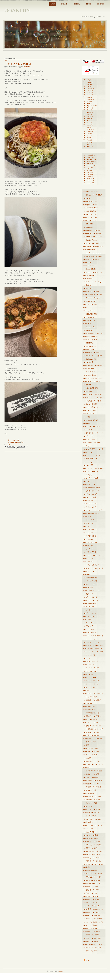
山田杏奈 (98, 783)
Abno (88, 198)
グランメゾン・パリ (93, 491)
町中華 (88, 861)
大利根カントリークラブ (93, 761)
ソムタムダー (90, 539)
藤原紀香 (97, 899)
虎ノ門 (95, 903)
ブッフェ (89, 610)
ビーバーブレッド (91, 597)
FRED (88, 272)
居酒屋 (88, 783)
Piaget (88, 336)
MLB (95, 304)
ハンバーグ (89, 587)
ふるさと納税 (91, 410)
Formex (88, 262)
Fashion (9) (90, 95)
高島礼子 (98, 931)
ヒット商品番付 (91, 603)
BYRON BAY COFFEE (94, 237)
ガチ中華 (89, 465)
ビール (88, 600)
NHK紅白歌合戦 (91, 314)
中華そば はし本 (90, 709)
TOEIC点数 (90, 369)
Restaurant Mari (91, 346)
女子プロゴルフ (90, 767)
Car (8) (89, 86)
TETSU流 (89, 362)
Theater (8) (90, 133)
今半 (97, 722)
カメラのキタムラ (92, 478)
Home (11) (90, 108)
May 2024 (90, 174)
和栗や (88, 745)
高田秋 (87, 938)
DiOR (100, 256)
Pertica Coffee (91, 333)
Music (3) (89, 118)
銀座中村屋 (99, 918)
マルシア (100, 645)
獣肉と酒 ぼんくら (93, 854)
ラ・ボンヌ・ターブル (92, 668)
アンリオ (89, 430)
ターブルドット (91, 549)
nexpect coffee (90, 311)
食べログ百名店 (91, 925)
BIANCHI (89, 224)
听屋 (87, 742)
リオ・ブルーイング (92, 671)
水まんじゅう (89, 825)
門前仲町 (95, 922)
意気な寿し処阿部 (91, 790)
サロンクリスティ (91, 507)
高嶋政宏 (88, 935)
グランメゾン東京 (91, 494)
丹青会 (98, 716)
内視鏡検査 (89, 729)
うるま (100, 378)
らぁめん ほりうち (92, 420)
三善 (87, 697)
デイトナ (99, 555)
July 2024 (89, 170)
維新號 (88, 880)
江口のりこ (90, 832)
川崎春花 (88, 787)
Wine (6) (89, 144)
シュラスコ (89, 526)
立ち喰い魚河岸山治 (91, 870)
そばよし (89, 398)
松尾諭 (88, 812)
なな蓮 (98, 401)
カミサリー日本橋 (92, 472)
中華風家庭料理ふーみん (93, 713)
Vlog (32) (89, 140)
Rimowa (89, 352)
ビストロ (89, 594)
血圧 (98, 906)
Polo (95, 336)
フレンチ (89, 626)
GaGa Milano (90, 275)
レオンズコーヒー (91, 677)
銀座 (88, 915)
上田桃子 (98, 700)
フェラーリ (89, 619)
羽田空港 (88, 886)
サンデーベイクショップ (94, 510)
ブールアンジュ (91, 613)
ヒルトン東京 (90, 607)
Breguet (89, 233)
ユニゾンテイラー (91, 655)
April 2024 (90, 176)
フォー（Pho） (90, 623)
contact (61, 971)
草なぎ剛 (88, 896)
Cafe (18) (89, 84)
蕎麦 (96, 896)
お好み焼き (90, 394)
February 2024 (91, 181)
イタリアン (90, 436)
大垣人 (7, 61)
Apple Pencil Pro (14, 442)
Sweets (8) (90, 131)
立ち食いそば (12, 440)
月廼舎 (88, 803)
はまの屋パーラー (93, 407)
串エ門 (88, 716)
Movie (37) (90, 116)
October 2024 (91, 164)
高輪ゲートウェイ (98, 938)
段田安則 (98, 819)
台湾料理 (88, 738)
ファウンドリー (91, 616)
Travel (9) (89, 136)
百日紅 (98, 861)
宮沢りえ (88, 774)
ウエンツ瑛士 (90, 439)
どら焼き (89, 401)
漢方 (88, 848)
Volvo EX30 (90, 378)
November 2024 (91, 161)
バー (88, 574)
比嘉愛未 (89, 822)
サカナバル (89, 500)
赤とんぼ (88, 912)
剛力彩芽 (88, 732)
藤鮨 (87, 902)
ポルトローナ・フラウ (92, 642)
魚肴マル (96, 941)
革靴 (102, 922)
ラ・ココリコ (90, 664)
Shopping (27, 67)
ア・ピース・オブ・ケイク (94, 433)
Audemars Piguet (92, 208)
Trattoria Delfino (91, 372)
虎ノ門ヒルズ (89, 906)
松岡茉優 (96, 812)
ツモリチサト (91, 552)
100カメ (89, 195)
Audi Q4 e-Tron (91, 211)
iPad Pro (19, 440)
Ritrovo (98, 353)
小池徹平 (96, 777)
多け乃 (96, 755)
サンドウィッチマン (92, 513)
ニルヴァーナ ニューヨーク (94, 568)
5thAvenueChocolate (92, 192)
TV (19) (89, 138)
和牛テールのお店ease (92, 748)
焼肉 (95, 848)
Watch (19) (90, 142)
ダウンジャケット (91, 542)
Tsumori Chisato (91, 375)
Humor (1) (90, 112)
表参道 (88, 909)
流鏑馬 (96, 838)
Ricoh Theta (90, 349)
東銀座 (98, 809)
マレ (87, 648)
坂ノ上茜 (96, 751)
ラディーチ (89, 658)
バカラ (88, 571)
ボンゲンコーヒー (91, 639)
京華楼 (95, 719)
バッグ (97, 571)
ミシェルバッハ (90, 652)
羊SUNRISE (97, 880)
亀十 (87, 719)
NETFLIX (89, 307)
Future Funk (98, 272)
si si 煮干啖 (98, 356)
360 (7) (89, 80)
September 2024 (91, 166)
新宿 (99, 796)
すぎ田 (100, 394)
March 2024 (90, 179)
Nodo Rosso (90, 317)
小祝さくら (89, 780)
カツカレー (90, 468)
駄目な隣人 (89, 931)
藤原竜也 (88, 899)
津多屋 (88, 838)
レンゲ (96, 684)
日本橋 (98, 800)
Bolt (99, 230)
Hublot (88, 285)
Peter (101, 333)
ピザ (96, 600)
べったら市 (90, 413)
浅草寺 (88, 841)
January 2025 (91, 157)
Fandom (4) (90, 93)
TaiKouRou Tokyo (91, 359)
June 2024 (90, 172)
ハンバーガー (91, 584)
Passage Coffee (90, 327)
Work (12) (89, 146)
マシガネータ (90, 645)
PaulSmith (89, 330)
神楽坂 (88, 864)
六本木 (98, 726)
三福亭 (95, 697)
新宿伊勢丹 (89, 800)
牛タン (100, 851)
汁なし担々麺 (89, 829)
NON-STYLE (90, 320)
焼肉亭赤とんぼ (90, 851)
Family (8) (90, 91)
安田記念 (99, 771)
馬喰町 (95, 928)
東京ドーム (89, 809)
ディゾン (89, 555)
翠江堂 (96, 886)
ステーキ (89, 533)
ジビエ (88, 517)
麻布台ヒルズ (98, 947)
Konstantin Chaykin (93, 298)
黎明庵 (87, 951)
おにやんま (90, 385)
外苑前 (88, 755)
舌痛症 (88, 890)
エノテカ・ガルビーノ (93, 443)
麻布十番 (88, 947)
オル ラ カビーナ (91, 459)
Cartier (88, 243)
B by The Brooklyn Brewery (92, 217)
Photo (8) (89, 123)
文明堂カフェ (89, 796)
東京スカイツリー (91, 806)
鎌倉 (87, 922)
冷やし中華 (100, 729)
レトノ (88, 684)
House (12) (90, 110)
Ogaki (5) (89, 121)
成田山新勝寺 (90, 793)
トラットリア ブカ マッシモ (94, 565)
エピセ (88, 446)
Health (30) (90, 103)
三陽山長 (88, 700)
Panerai (88, 323)
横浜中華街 (89, 819)
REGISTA (89, 343)
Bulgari (98, 233)
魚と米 (87, 941)
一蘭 (87, 690)
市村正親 (98, 787)
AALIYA (99, 195)
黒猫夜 (95, 951)
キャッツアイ (90, 484)
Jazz (100, 295)
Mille (87, 304)
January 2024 (91, 183)
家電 (97, 774)
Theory (100, 365)
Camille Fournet (91, 240)
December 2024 (91, 159)
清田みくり (89, 845)
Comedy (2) (90, 88)
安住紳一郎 (89, 771)
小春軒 (88, 777)
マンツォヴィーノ (98, 648)
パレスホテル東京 (91, 581)
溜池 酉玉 (98, 845)
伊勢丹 (88, 726)
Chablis (88, 246)
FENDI (97, 259)
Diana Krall (90, 256)
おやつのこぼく (92, 388)
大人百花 (88, 758)
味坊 (94, 742)
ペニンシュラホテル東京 (94, 636)
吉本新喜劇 (99, 738)
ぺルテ (88, 417)
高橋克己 (97, 935)
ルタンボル (89, 674)
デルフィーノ (90, 558)
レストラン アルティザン (93, 681)
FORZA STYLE (91, 266)
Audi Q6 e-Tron (91, 214)
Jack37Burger (90, 295)
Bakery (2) (90, 82)
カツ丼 (100, 468)
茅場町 (95, 893)
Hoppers (100, 282)
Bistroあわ (89, 230)
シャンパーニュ (91, 520)
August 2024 (90, 168)
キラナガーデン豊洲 (93, 488)
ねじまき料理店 (91, 404)
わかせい (89, 423)
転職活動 (98, 912)
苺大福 (87, 893)
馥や (87, 928)
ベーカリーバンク (91, 632)
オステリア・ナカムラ (94, 449)
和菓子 (88, 751)
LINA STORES (91, 301)
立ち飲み (100, 874)
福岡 (88, 867)
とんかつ (99, 397)
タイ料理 (89, 545)
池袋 (97, 835)
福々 (102, 864)
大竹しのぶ (98, 764)
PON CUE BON (91, 340)
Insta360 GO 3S (91, 288)
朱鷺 (95, 803)
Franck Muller (91, 269)
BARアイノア (91, 220)
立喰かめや (90, 877)
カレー (88, 481)
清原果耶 (98, 841)
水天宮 (100, 825)
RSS (87, 960)
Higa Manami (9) (92, 106)
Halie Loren (89, 282)
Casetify (97, 243)
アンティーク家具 (93, 426)
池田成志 (88, 835)
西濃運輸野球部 (99, 909)
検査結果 (94, 816)
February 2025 (91, 155)
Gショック (89, 279)
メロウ (101, 652)
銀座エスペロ (89, 918)
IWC (97, 291)
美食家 (97, 883)
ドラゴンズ (89, 562)
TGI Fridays (90, 365)
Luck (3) (89, 114)
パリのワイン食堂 (91, 578)
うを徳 (88, 381)
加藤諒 (97, 732)
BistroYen (89, 227)
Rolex (88, 356)
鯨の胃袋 (94, 944)
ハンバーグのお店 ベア (93, 591)
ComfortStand (90, 249)
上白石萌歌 (89, 703)
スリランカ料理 (91, 536)
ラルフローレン (92, 661)
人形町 (88, 722)
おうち (98, 381)
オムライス (90, 452)
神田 (95, 864)
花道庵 (97, 890)
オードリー (90, 462)
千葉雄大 (96, 735)
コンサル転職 (91, 497)
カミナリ (89, 475)
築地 (100, 877)
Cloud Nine (99, 246)
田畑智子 (98, 857)
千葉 (88, 735)
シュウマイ (89, 523)
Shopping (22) (91, 129)
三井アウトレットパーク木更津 (94, 694)
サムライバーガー (91, 504)
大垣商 (88, 764)
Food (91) (89, 97)
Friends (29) (90, 99)
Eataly (88, 259)
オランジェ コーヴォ (93, 455)
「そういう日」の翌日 (18, 64)
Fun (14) (89, 101)
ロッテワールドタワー (92, 687)
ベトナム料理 (90, 629)
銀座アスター (97, 915)
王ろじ (88, 858)
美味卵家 (88, 883)
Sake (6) (89, 127)
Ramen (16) (90, 125)
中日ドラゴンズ (90, 706)
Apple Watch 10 (91, 204)
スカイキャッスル (91, 529)
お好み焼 (89, 391)
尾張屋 (99, 780)
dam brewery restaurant (93, 253)
